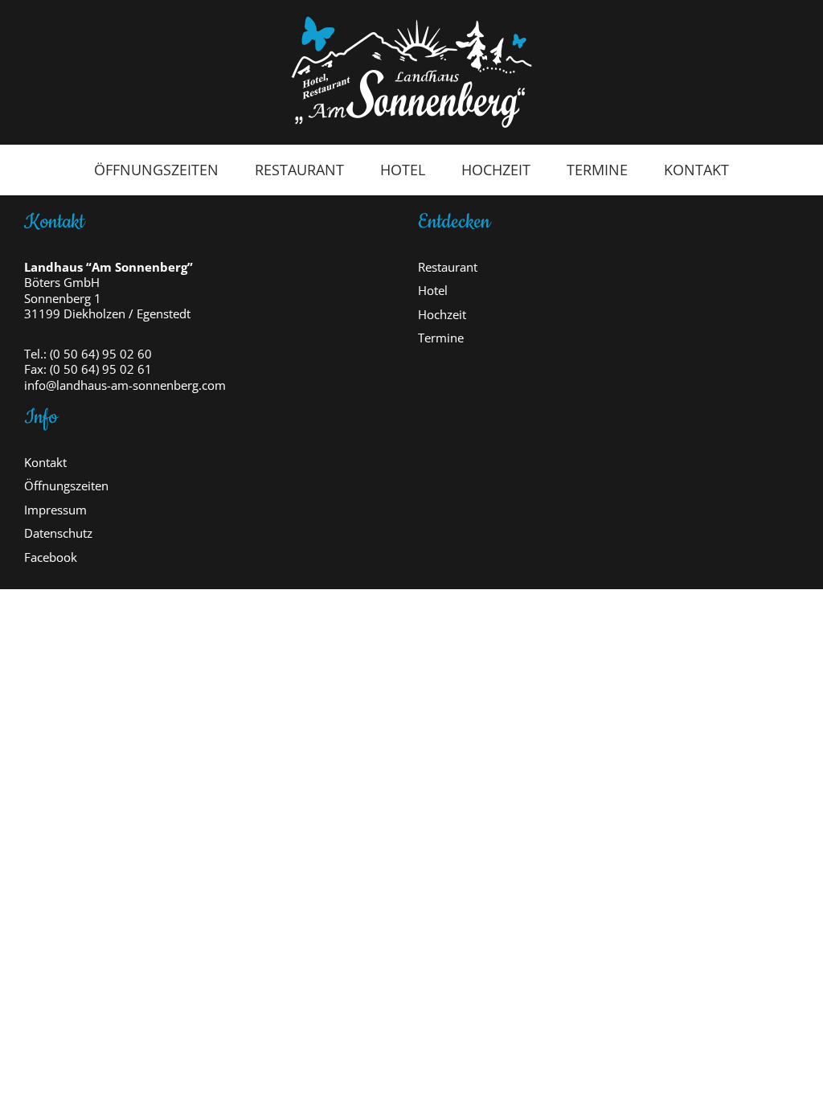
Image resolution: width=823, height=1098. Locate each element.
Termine (597, 169)
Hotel (402, 169)
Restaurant (299, 169)
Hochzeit (495, 169)
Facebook (50, 557)
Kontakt (696, 169)
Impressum (55, 510)
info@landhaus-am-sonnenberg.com (125, 385)
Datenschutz (58, 533)
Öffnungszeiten (156, 169)
